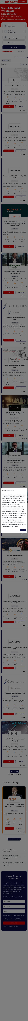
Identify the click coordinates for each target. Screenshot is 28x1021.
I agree (23, 530)
